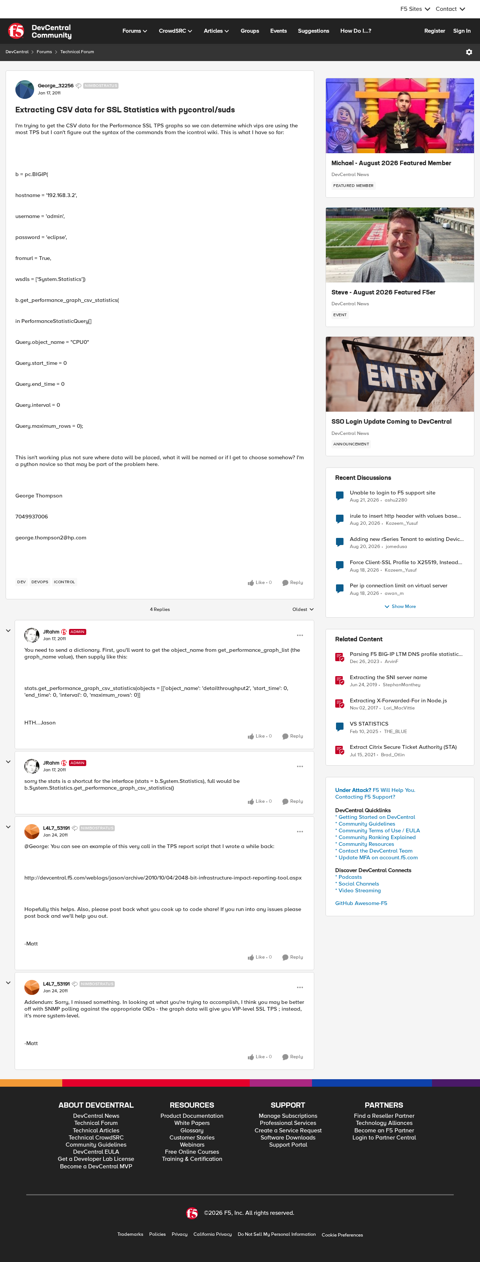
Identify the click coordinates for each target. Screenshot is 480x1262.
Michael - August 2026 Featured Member (392, 164)
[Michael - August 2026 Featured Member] (400, 115)
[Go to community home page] (40, 31)
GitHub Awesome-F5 (361, 903)
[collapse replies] (8, 630)
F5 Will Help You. (375, 790)
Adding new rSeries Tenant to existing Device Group (406, 539)
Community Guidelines (96, 1144)
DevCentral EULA (96, 1152)
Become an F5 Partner (384, 1130)
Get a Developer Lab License (96, 1159)
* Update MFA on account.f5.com (376, 857)
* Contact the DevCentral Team (373, 850)
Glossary (192, 1130)
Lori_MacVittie (399, 708)
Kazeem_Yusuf (402, 523)
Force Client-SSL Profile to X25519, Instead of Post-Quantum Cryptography (404, 562)
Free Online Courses (192, 1152)
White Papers (192, 1123)
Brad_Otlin (393, 755)
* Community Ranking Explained (375, 837)
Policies (157, 1234)
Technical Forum (77, 52)
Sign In (462, 30)
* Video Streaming (358, 890)
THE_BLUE (395, 732)
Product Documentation (192, 1116)
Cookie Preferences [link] (342, 1235)
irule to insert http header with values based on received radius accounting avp (405, 516)
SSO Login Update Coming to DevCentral (392, 422)
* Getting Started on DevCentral (375, 817)
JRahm (51, 632)
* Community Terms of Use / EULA (377, 830)
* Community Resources (364, 844)
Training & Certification (192, 1159)
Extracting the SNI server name (388, 677)
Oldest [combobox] (303, 610)
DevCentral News (350, 175)
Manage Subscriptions (288, 1116)
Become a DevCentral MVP (96, 1166)
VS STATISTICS (369, 724)
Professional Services (288, 1123)
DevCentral (17, 52)
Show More (404, 606)
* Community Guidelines (365, 823)
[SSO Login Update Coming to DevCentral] (400, 374)
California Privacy (213, 1234)
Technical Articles (96, 1130)
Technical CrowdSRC (96, 1137)
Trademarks (130, 1234)
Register (434, 30)
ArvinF (391, 662)
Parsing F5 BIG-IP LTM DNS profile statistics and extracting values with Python (405, 654)
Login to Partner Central (384, 1137)
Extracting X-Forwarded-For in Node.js (398, 700)
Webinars (192, 1144)
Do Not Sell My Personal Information (277, 1234)
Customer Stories (192, 1137)
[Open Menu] (469, 52)
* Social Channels (357, 883)
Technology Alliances (384, 1123)
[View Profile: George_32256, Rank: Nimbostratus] (24, 89)
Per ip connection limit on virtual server (398, 585)
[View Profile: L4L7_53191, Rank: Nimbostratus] (31, 831)
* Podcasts (348, 877)
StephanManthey (401, 685)
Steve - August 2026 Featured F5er (384, 293)
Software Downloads (288, 1137)
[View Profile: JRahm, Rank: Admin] (31, 635)
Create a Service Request (288, 1130)
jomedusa (396, 547)
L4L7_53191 (56, 828)
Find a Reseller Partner (384, 1116)
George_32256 (56, 86)
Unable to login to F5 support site (392, 493)
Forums (44, 52)
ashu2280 (396, 500)
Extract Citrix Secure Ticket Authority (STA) (403, 747)
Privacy (180, 1234)
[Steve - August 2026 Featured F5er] (400, 245)
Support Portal (288, 1144)
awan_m (394, 593)
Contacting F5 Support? (365, 796)
